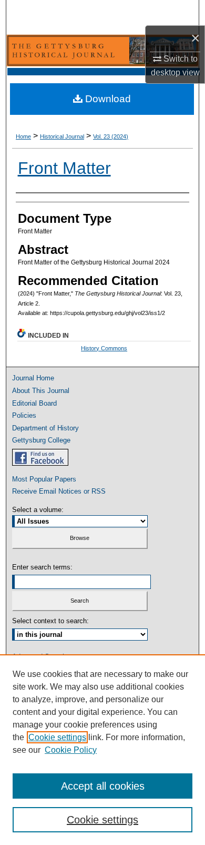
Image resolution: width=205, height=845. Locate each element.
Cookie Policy (71, 749)
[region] (102, 749)
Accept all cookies (103, 786)
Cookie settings (57, 737)
